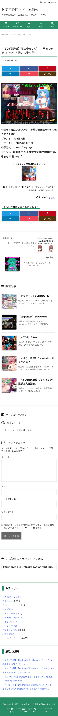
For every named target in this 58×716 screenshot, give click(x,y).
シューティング (12, 617)
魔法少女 (49, 190)
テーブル (9, 625)
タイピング (10, 621)
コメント (5, 456)
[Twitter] (10, 68)
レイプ (35, 187)
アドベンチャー (9, 605)
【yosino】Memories (12, 680)
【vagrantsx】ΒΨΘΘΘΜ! (32, 316)
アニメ (27, 187)
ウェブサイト (7, 511)
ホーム (7, 34)
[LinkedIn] (10, 73)
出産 (41, 187)
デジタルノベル (9, 630)
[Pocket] (29, 73)
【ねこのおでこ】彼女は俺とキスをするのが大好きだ (27, 676)
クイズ (7, 609)
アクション (7, 601)
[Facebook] (29, 68)
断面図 (41, 190)
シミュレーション (10, 613)
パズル (8, 634)
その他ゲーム (11, 597)
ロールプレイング (24, 34)
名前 (4, 486)
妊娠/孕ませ (50, 187)
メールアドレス (9, 499)
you (53, 197)
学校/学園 (32, 190)
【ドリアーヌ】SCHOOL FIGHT (35, 295)
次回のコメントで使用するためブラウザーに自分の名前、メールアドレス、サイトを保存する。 (29, 526)
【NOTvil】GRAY (27, 337)
